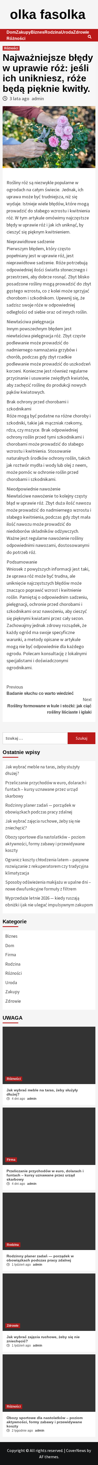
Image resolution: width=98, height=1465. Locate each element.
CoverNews (76, 1450)
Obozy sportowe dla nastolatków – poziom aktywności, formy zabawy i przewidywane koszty (45, 843)
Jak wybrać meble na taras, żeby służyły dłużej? (42, 770)
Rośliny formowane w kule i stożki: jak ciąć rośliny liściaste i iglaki (49, 705)
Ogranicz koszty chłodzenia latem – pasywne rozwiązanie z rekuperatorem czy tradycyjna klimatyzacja (47, 866)
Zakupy (23, 32)
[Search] (89, 37)
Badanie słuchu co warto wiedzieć (40, 690)
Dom (11, 32)
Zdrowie (81, 32)
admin (38, 98)
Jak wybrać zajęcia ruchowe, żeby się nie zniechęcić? (42, 824)
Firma (10, 955)
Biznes (37, 32)
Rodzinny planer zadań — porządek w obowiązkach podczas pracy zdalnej (40, 808)
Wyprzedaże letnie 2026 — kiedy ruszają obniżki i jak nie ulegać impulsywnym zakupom (49, 901)
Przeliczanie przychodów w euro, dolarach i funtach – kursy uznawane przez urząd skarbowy (45, 789)
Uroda (67, 32)
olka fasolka (47, 14)
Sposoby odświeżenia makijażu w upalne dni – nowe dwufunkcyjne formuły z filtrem (48, 885)
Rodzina (52, 32)
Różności (16, 38)
